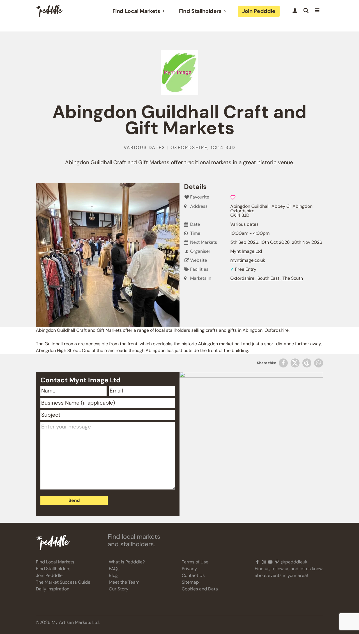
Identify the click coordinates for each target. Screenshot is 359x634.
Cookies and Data (200, 589)
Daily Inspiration (52, 589)
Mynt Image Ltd (246, 251)
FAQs (114, 569)
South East (268, 278)
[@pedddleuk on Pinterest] (277, 562)
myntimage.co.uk (247, 260)
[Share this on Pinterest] (306, 362)
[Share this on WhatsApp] (318, 362)
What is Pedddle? (127, 562)
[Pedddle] (49, 11)
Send (74, 500)
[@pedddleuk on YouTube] (270, 562)
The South (292, 278)
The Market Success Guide (63, 582)
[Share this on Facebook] (283, 362)
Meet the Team (124, 582)
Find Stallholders (200, 11)
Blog (113, 575)
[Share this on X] (295, 362)
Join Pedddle (258, 11)
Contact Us (193, 575)
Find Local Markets (136, 11)
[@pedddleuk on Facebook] (257, 562)
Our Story (118, 589)
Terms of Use (195, 562)
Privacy (189, 569)
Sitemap (190, 582)
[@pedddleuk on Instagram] (263, 562)
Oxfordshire (242, 278)
